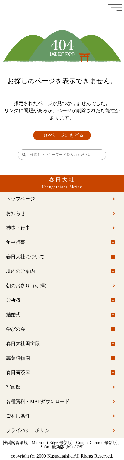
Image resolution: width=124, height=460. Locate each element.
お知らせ (15, 213)
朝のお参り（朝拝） (27, 285)
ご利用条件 (18, 415)
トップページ (20, 198)
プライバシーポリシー (30, 430)
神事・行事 (18, 227)
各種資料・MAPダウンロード (38, 401)
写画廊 (13, 386)
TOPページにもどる (62, 135)
